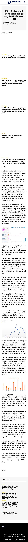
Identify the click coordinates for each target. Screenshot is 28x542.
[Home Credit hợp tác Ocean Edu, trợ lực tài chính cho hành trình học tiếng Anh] (14, 44)
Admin (7, 22)
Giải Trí (3, 133)
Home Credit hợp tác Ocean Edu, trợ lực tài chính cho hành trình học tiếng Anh (14, 56)
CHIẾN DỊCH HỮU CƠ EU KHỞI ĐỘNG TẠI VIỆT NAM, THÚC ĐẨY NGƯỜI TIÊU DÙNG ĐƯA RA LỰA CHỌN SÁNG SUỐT (14, 161)
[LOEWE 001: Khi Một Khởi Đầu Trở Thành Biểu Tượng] (14, 124)
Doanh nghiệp (5, 157)
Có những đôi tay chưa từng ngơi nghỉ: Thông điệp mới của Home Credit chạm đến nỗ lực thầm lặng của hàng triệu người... (14, 110)
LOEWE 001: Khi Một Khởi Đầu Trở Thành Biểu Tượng (12, 136)
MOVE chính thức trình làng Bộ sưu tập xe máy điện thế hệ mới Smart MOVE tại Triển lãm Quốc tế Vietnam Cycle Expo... (14, 83)
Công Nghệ (4, 54)
